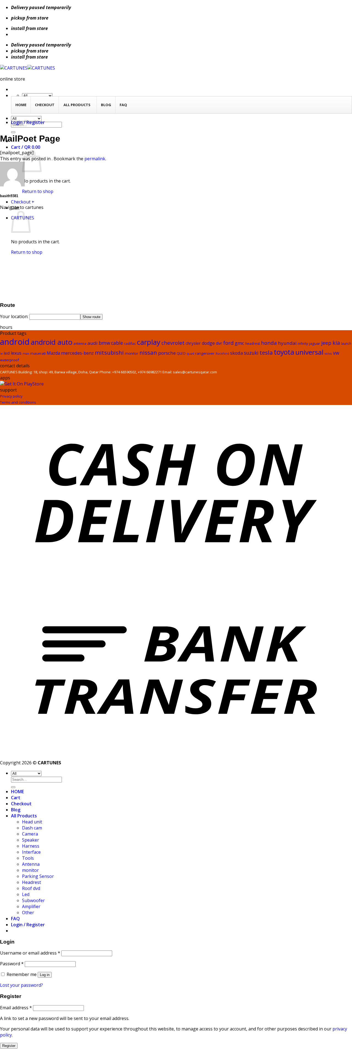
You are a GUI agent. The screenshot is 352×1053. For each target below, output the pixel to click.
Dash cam (32, 828)
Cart (15, 798)
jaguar (314, 343)
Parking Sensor (38, 876)
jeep (326, 343)
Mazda (53, 353)
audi (92, 343)
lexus (16, 353)
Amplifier (31, 906)
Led (25, 894)
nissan (148, 352)
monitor (131, 353)
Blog (15, 810)
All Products (24, 816)
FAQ (15, 919)
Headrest (31, 882)
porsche (167, 353)
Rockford (222, 353)
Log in (45, 975)
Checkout (21, 804)
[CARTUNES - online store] (27, 68)
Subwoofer (33, 900)
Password (12, 964)
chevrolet (173, 342)
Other (28, 912)
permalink (94, 159)
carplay (148, 342)
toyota (284, 352)
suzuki (251, 352)
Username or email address (30, 953)
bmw (104, 343)
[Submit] (13, 132)
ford (228, 342)
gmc (239, 343)
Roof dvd (31, 888)
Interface (31, 852)
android (15, 341)
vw (336, 352)
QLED (181, 353)
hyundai (287, 343)
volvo (328, 353)
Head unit (32, 822)
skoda (236, 353)
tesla (266, 352)
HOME (17, 792)
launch (346, 343)
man (26, 353)
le (1, 353)
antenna (79, 343)
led (7, 353)
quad (190, 353)
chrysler (193, 343)
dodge (208, 343)
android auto (51, 342)
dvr (219, 343)
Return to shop (37, 191)
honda (269, 342)
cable (117, 343)
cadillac (130, 343)
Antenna (31, 864)
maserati (38, 353)
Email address (16, 1008)
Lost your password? (21, 985)
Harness (30, 846)
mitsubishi (109, 352)
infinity (303, 343)
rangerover (205, 353)
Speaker (30, 840)
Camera (30, 834)
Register (8, 1046)
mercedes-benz (77, 353)
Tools (28, 858)
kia (336, 342)
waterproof (9, 359)
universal (309, 352)
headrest (252, 343)
